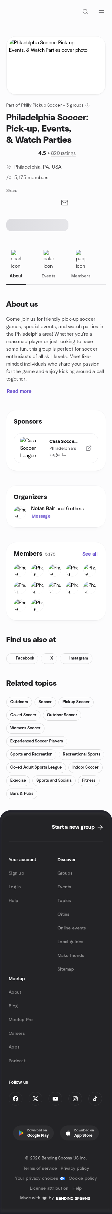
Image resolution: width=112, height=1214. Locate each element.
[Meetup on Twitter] (35, 1099)
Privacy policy (75, 1168)
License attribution (49, 1188)
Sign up (16, 873)
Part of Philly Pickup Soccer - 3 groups (44, 105)
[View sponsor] (89, 448)
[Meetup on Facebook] (15, 1099)
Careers (17, 1033)
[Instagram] (75, 1099)
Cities (64, 914)
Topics (64, 901)
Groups (65, 873)
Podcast (17, 1061)
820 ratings (63, 153)
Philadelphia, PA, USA (38, 167)
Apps (14, 1047)
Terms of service (40, 1168)
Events (65, 887)
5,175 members (31, 177)
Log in (15, 887)
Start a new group (73, 827)
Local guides (70, 942)
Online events (72, 928)
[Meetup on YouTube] (55, 1099)
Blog (13, 1006)
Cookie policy (83, 1178)
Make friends (71, 955)
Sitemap (66, 969)
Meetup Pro (21, 1020)
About (15, 992)
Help (13, 901)
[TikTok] (95, 1099)
